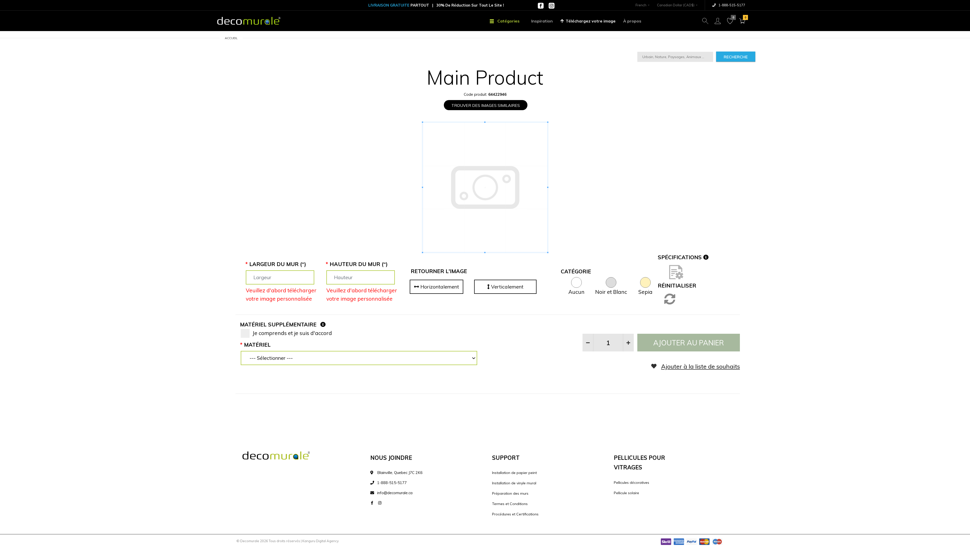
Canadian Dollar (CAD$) (675, 5)
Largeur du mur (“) (277, 264)
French (641, 5)
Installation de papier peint (514, 472)
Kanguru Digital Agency (320, 541)
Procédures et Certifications (515, 514)
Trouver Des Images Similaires (485, 105)
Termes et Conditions (510, 504)
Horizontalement (439, 286)
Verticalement (506, 286)
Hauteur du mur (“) (359, 264)
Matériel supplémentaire (278, 324)
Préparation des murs (510, 493)
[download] (676, 271)
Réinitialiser (677, 285)
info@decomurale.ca (395, 492)
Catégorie (576, 271)
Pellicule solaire (626, 493)
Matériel (257, 344)
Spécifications (680, 257)
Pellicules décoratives (631, 482)
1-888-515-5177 (731, 5)
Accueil (231, 38)
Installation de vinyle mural (514, 483)
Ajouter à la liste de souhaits (700, 366)
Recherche (736, 56)
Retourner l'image (439, 271)
